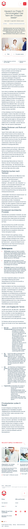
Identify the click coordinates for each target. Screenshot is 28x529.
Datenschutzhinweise (21, 524)
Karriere (3, 506)
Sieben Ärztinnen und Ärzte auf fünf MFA (10, 62)
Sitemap (14, 524)
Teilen (8, 54)
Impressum (6, 526)
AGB (2, 526)
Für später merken (20, 54)
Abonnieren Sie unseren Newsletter (7, 516)
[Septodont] (4, 4)
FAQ (16, 506)
